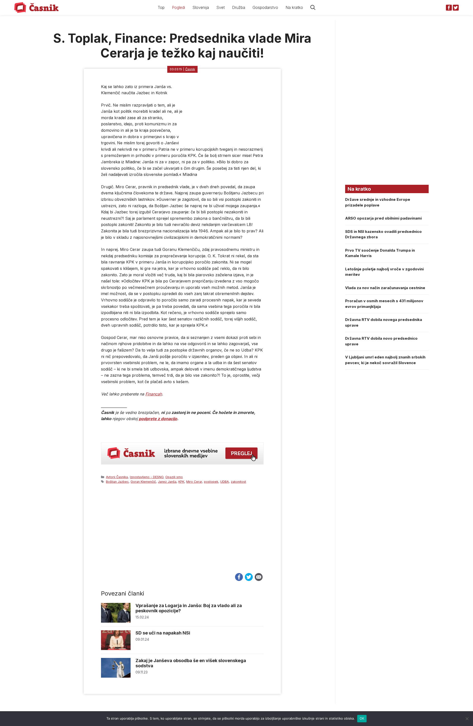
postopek (211, 482)
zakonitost (238, 482)
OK (362, 718)
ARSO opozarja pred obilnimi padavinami (383, 218)
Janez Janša (167, 482)
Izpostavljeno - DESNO (146, 477)
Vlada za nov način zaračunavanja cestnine (385, 287)
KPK (181, 482)
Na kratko (294, 7)
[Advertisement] (182, 533)
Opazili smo (174, 477)
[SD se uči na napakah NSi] (116, 648)
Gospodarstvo (265, 7)
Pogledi (178, 7)
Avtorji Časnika (117, 477)
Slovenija (200, 7)
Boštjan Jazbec (117, 482)
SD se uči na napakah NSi (162, 632)
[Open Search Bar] (313, 7)
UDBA (224, 482)
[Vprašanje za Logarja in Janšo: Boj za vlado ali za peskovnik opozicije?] (116, 621)
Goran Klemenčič (143, 482)
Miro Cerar (194, 482)
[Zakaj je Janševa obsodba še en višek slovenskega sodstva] (116, 676)
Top (161, 7)
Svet (220, 7)
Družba (238, 7)
